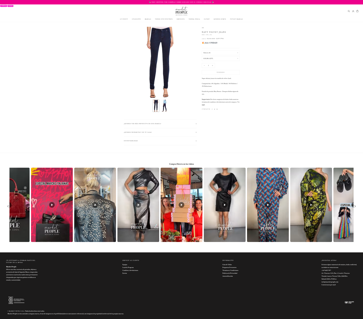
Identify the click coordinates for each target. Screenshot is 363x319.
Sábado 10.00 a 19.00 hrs (329, 279)
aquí (203, 105)
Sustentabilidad (131, 141)
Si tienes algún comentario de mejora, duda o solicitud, (339, 265)
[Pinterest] (217, 109)
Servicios (181, 19)
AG (203, 28)
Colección (136, 19)
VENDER (10, 6)
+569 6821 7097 (326, 270)
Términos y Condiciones (230, 270)
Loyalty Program (128, 267)
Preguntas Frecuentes (229, 267)
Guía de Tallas (227, 265)
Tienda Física (194, 19)
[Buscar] (349, 11)
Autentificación (227, 276)
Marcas (148, 19)
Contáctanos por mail (329, 285)
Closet (207, 19)
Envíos (124, 273)
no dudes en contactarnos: (330, 267)
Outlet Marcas (236, 19)
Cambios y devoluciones (130, 270)
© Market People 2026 (16, 311)
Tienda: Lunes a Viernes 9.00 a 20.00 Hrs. (335, 276)
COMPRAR (3, 6)
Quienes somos (220, 19)
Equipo (124, 265)
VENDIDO (221, 72)
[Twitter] (214, 109)
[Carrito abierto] (357, 11)
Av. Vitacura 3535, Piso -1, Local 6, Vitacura (336, 273)
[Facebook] (212, 109)
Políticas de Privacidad (229, 273)
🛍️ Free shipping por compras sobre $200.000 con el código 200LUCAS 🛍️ (181, 2)
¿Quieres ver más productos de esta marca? (142, 124)
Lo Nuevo (124, 19)
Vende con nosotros (164, 19)
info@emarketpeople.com (330, 282)
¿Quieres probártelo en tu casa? (138, 132)
